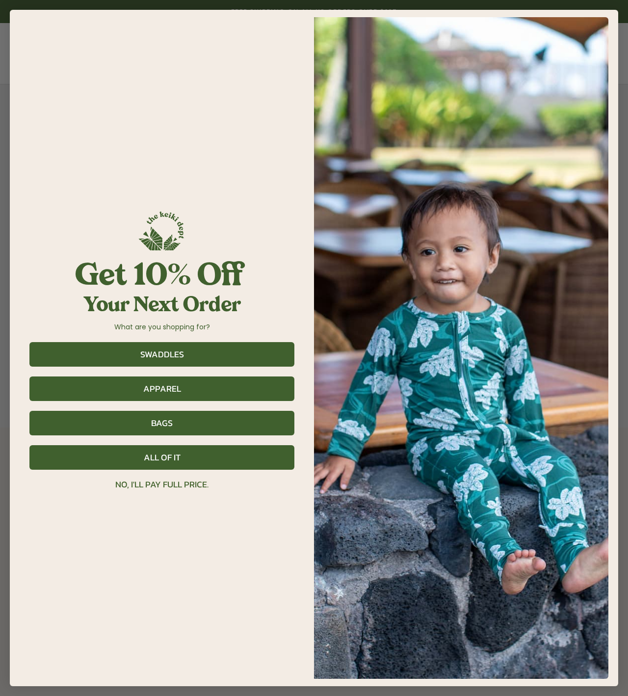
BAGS (162, 422)
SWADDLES (162, 354)
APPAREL (162, 388)
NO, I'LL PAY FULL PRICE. (162, 484)
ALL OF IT (162, 457)
